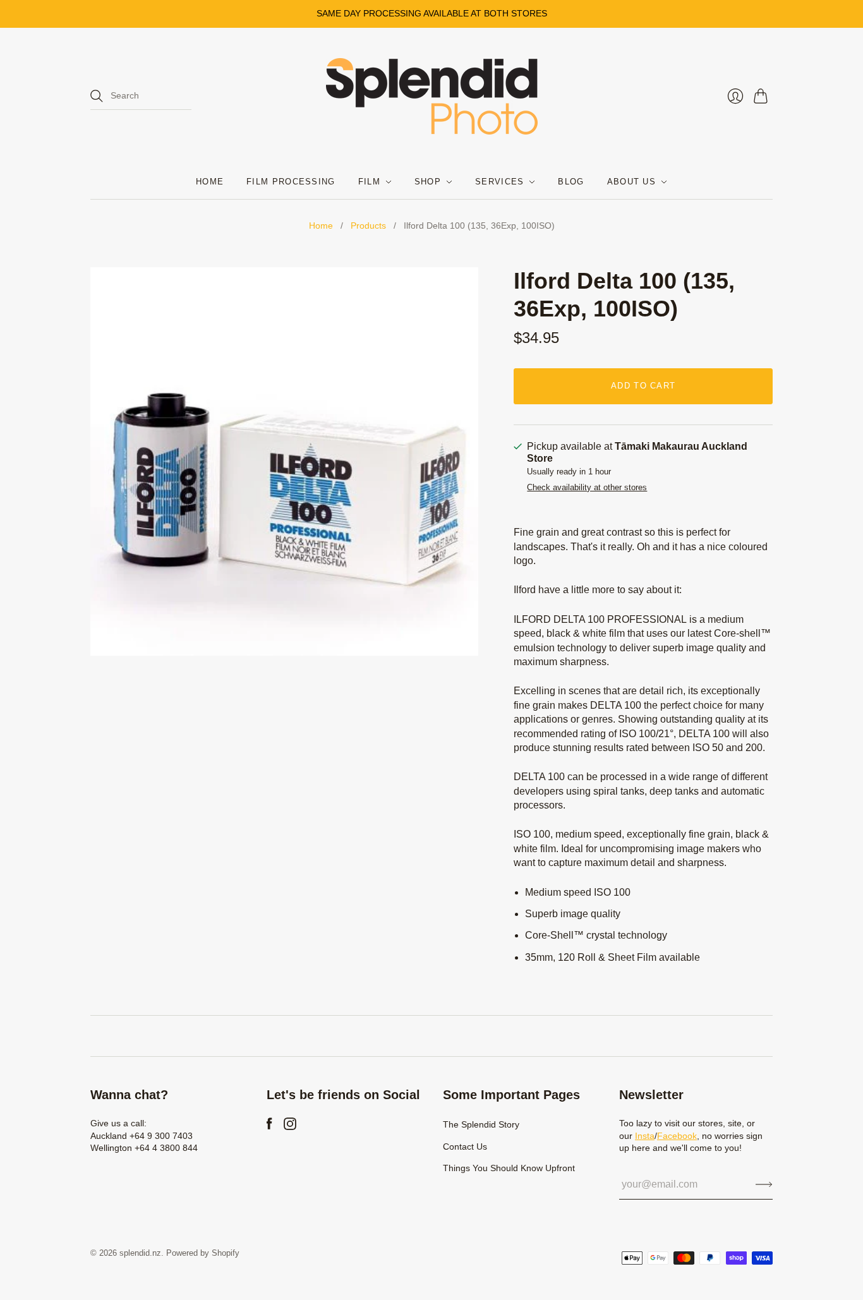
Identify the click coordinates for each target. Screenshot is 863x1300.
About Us (631, 181)
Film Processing (290, 181)
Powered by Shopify (202, 1253)
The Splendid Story (481, 1124)
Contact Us (465, 1146)
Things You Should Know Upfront (509, 1168)
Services (499, 181)
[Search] (96, 96)
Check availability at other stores (587, 487)
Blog (571, 181)
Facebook (677, 1136)
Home (210, 181)
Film (369, 181)
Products (368, 225)
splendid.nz (140, 1253)
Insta (645, 1136)
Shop (427, 181)
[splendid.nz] (432, 96)
